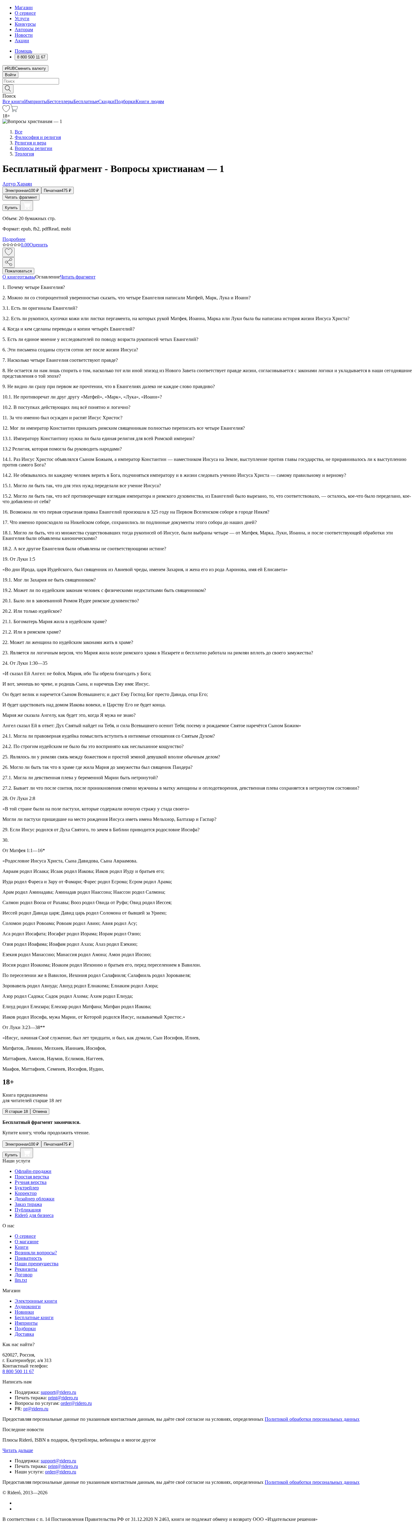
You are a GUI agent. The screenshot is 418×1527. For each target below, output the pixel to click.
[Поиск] (7, 88)
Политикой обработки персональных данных (312, 1419)
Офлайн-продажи (33, 1171)
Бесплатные (85, 101)
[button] (209, 88)
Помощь (23, 51)
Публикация (28, 1209)
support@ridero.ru (58, 1392)
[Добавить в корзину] (26, 205)
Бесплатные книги (34, 1317)
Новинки (24, 1312)
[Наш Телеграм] (17, 1508)
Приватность (28, 1258)
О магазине (27, 1241)
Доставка (24, 1334)
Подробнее (13, 239)
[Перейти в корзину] (14, 110)
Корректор (26, 1193)
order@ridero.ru (76, 1403)
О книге (11, 276)
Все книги (13, 101)
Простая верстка (32, 1176)
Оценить (38, 244)
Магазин (24, 7)
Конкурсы (25, 24)
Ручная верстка (31, 1182)
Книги (21, 1247)
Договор (23, 1274)
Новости (24, 35)
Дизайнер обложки (34, 1198)
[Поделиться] (8, 262)
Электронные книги (36, 1301)
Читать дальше (17, 1450)
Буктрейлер (27, 1187)
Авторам (24, 29)
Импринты (35, 101)
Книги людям (150, 101)
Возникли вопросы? (36, 1252)
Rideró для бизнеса (34, 1215)
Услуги (22, 18)
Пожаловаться (18, 271)
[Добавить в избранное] (8, 252)
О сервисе (25, 13)
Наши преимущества (36, 1263)
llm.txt (21, 1280)
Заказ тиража (28, 1204)
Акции (22, 40)
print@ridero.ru (63, 1397)
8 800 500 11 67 (18, 1371)
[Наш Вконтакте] (18, 1503)
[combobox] (209, 81)
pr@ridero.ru (35, 1408)
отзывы (27, 276)
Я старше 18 (16, 1111)
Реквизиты (26, 1269)
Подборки (125, 101)
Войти (10, 75)
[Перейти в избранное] (6, 110)
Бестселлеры (60, 101)
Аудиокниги (28, 1306)
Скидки (106, 101)
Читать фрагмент (21, 197)
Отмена (40, 1111)
